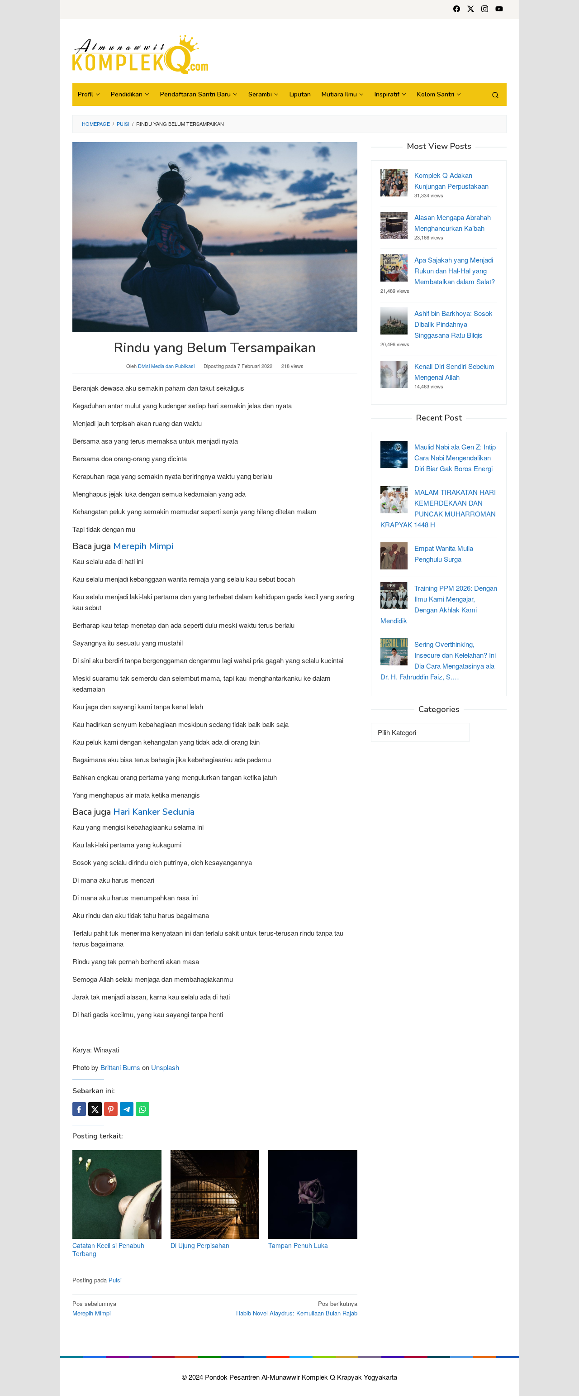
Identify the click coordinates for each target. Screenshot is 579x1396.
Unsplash (165, 1067)
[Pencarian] (495, 94)
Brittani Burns (120, 1067)
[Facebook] (457, 9)
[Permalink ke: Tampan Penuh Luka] (312, 1194)
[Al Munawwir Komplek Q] (140, 53)
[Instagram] (485, 9)
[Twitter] (471, 9)
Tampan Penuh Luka (298, 1245)
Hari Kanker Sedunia (154, 812)
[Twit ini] (95, 1109)
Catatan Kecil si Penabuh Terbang (108, 1249)
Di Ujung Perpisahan (200, 1245)
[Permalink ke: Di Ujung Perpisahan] (215, 1194)
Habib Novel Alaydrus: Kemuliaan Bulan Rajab (296, 1308)
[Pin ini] (111, 1109)
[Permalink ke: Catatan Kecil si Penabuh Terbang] (116, 1194)
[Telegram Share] (126, 1109)
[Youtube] (499, 9)
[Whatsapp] (142, 1109)
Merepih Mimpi (143, 546)
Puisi (115, 1280)
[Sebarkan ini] (79, 1109)
